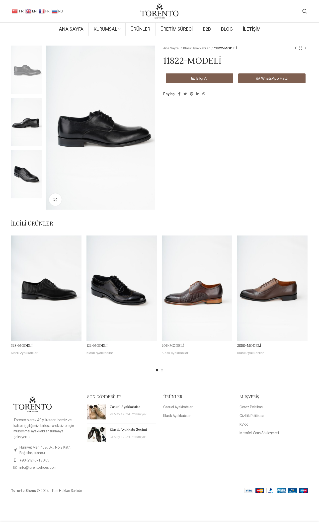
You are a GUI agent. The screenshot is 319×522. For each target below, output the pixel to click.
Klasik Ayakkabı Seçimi (128, 429)
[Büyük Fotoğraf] (55, 199)
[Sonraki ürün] (305, 48)
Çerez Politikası (251, 407)
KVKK (243, 424)
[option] (26, 70)
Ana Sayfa (171, 48)
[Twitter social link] (185, 94)
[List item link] (45, 450)
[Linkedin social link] (198, 94)
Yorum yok (139, 414)
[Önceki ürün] (295, 48)
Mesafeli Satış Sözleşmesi (259, 433)
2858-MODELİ (249, 345)
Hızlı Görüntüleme (78, 243)
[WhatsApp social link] (204, 94)
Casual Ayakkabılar (125, 407)
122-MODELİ (97, 345)
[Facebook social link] (179, 94)
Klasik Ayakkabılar (196, 48)
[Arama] (305, 11)
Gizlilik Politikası (251, 415)
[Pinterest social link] (191, 94)
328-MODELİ (22, 345)
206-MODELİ (173, 345)
